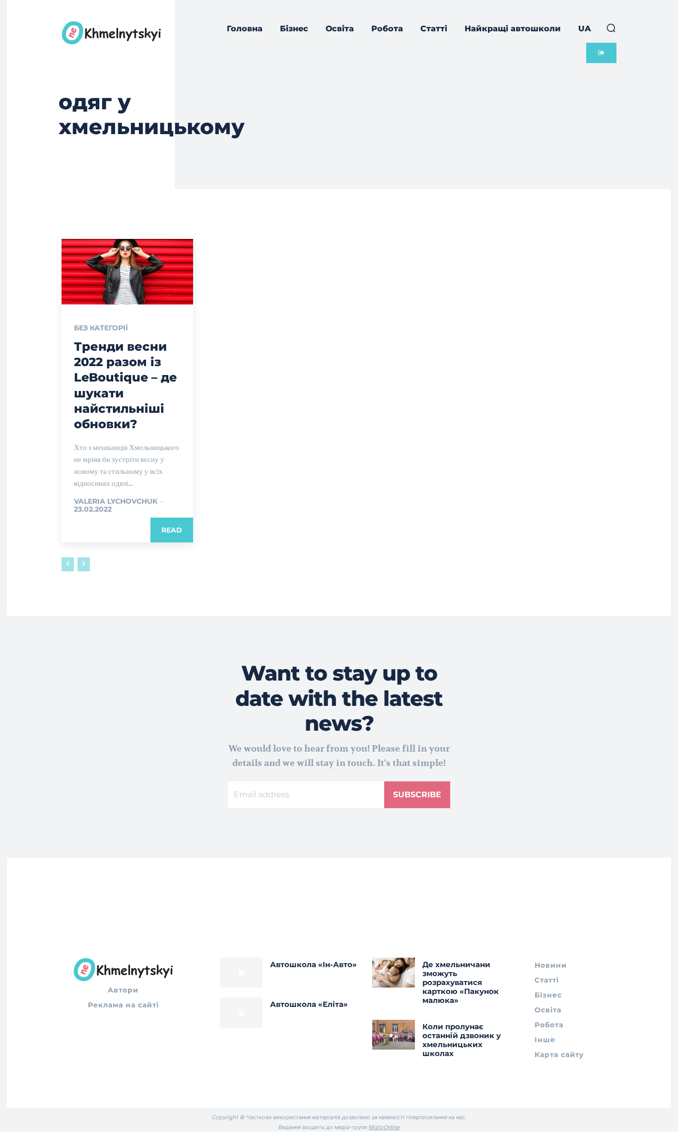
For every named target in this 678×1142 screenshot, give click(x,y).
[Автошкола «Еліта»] (241, 1012)
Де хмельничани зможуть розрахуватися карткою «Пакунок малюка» (460, 982)
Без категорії (101, 327)
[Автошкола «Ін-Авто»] (241, 973)
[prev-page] (68, 564)
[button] (611, 27)
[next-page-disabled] (83, 564)
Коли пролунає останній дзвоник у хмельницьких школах (461, 1040)
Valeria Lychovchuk (115, 501)
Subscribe (417, 794)
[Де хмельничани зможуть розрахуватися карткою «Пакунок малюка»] (393, 973)
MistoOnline (384, 1127)
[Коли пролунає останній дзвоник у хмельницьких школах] (393, 1035)
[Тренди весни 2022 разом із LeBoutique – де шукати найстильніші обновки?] (127, 272)
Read (171, 530)
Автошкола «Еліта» (309, 1004)
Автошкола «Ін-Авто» (313, 964)
